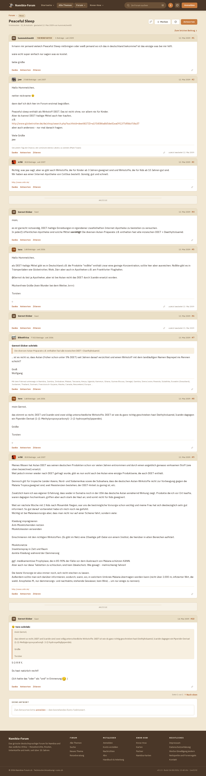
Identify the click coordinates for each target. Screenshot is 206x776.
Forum (79, 5)
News (21, 16)
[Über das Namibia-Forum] (11, 5)
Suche (73, 747)
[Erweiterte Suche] (162, 5)
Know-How (95, 5)
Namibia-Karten (143, 755)
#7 (193, 337)
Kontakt (173, 759)
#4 (193, 212)
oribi (20, 162)
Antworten (189, 21)
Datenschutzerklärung (180, 747)
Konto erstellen (110, 747)
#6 (193, 316)
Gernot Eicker (25, 212)
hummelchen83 (26, 38)
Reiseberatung (77, 755)
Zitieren (37, 70)
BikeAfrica (23, 337)
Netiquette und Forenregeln (182, 755)
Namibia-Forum (25, 5)
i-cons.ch (59, 770)
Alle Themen (65, 5)
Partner (139, 751)
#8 (193, 398)
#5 (193, 249)
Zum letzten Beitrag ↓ (185, 30)
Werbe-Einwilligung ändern (182, 751)
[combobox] (145, 5)
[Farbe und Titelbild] (176, 21)
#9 (193, 457)
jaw (20, 79)
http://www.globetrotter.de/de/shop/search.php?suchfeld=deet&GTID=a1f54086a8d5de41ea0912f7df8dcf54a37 (75, 123)
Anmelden (189, 5)
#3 (193, 162)
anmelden (41, 709)
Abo (105, 755)
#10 (192, 619)
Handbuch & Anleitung (113, 759)
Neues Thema (76, 751)
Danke (15, 70)
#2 (193, 79)
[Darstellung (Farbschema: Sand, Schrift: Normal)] (177, 5)
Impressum (174, 743)
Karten (139, 747)
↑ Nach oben (190, 694)
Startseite (46, 5)
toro (20, 249)
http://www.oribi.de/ (20, 182)
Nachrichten (109, 751)
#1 (193, 38)
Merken (162, 21)
